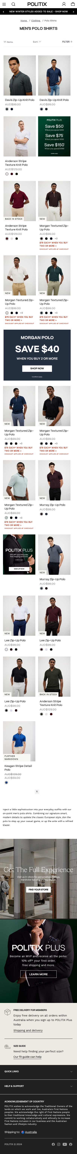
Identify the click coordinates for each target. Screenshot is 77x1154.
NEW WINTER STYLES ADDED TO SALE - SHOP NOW (38, 11)
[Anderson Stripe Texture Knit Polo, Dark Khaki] (17, 174)
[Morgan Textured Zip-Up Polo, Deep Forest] (41, 313)
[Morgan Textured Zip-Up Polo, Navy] (51, 239)
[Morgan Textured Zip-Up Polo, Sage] (6, 518)
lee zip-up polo (15, 640)
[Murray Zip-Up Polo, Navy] (46, 514)
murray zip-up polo (52, 505)
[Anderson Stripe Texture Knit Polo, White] (7, 174)
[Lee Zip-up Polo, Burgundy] (11, 650)
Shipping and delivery (28, 1030)
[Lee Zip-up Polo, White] (6, 650)
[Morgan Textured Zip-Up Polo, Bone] (7, 313)
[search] (13, 4)
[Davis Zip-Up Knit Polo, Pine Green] (7, 109)
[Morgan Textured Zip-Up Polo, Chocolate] (41, 239)
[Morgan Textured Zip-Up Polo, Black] (46, 239)
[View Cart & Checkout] (73, 5)
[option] (20, 75)
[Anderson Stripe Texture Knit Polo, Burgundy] (12, 174)
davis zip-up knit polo (19, 100)
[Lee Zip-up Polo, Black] (16, 650)
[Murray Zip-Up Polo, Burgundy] (41, 514)
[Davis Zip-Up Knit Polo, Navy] (12, 109)
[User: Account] (64, 4)
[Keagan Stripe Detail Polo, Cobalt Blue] (6, 783)
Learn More (38, 974)
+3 (56, 239)
